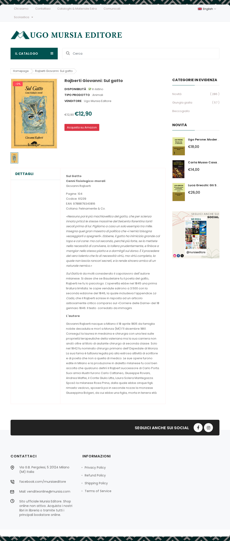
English (208, 9)
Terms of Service (98, 491)
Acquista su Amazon (82, 127)
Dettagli (24, 173)
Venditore (73, 101)
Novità (176, 94)
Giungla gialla (182, 102)
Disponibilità (75, 89)
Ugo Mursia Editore (97, 101)
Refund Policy (95, 475)
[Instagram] (208, 427)
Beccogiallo (181, 111)
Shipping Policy (96, 483)
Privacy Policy (95, 467)
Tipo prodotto (77, 95)
